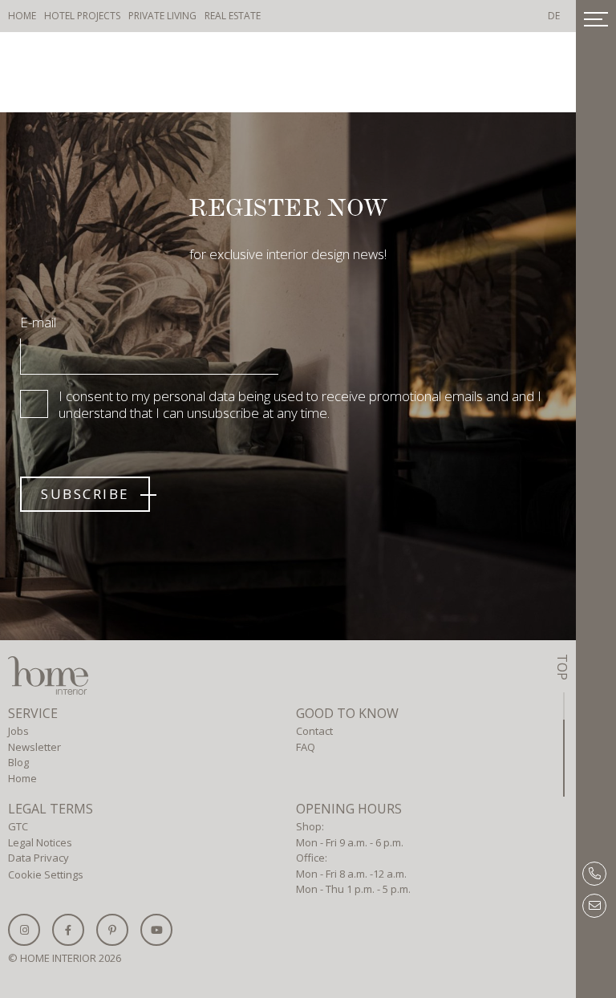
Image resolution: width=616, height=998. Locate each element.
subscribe (85, 494)
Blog (18, 762)
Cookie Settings (45, 874)
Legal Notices (40, 842)
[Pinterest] (112, 930)
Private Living (162, 15)
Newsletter (34, 747)
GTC (18, 826)
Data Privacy (38, 857)
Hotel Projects (82, 15)
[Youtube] (156, 930)
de (554, 15)
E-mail (38, 322)
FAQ (305, 747)
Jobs (18, 731)
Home (22, 15)
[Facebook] (68, 930)
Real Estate (233, 15)
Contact (314, 731)
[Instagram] (24, 930)
